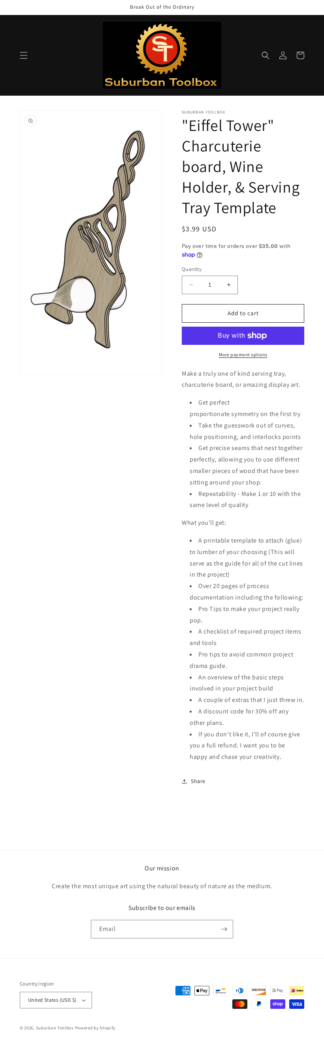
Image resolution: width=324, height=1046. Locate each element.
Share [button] (198, 781)
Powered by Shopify (95, 1028)
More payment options (243, 354)
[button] (23, 55)
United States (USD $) (52, 1000)
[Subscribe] (224, 929)
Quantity (192, 269)
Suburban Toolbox (55, 1028)
